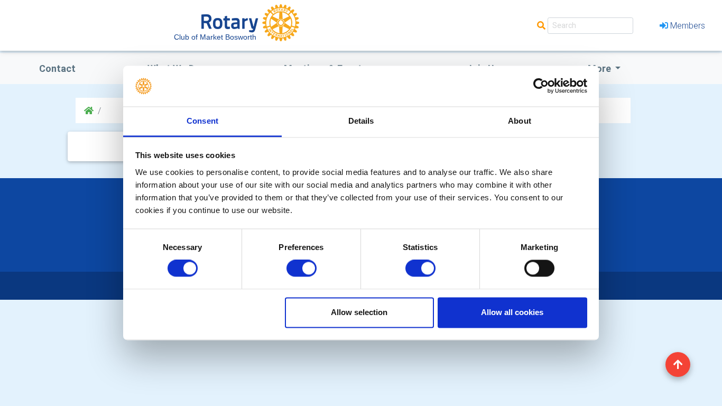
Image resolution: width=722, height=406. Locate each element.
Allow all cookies (512, 312)
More (600, 68)
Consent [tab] (202, 120)
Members (687, 25)
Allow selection (359, 312)
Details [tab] (361, 120)
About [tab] (519, 120)
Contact (57, 68)
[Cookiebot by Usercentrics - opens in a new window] (541, 86)
